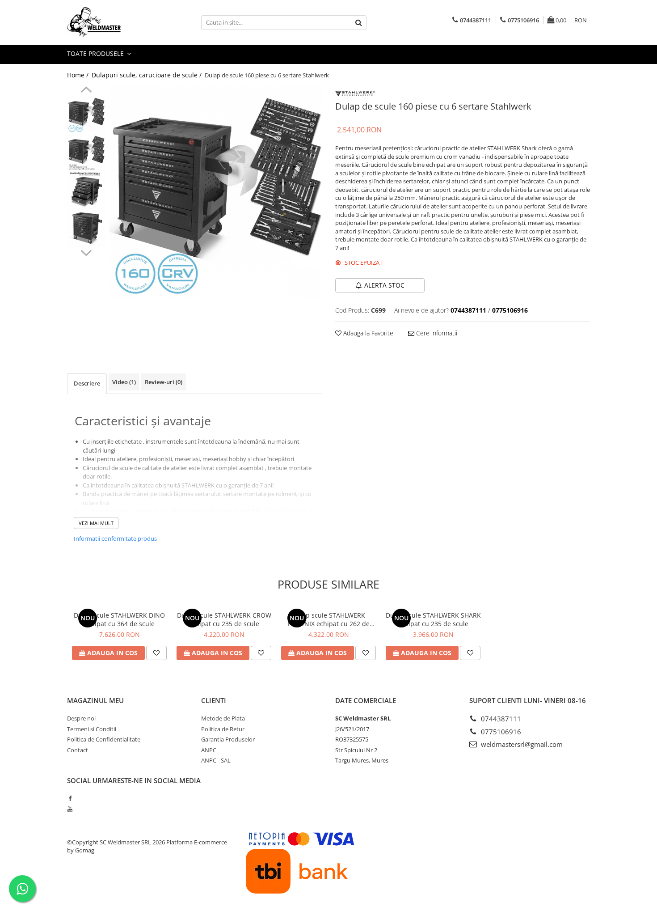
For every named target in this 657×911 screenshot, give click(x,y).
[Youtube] (70, 809)
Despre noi (81, 718)
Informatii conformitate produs (115, 538)
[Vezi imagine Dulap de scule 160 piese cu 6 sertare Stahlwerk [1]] (86, 152)
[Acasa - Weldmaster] (111, 22)
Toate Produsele (96, 53)
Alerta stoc (384, 285)
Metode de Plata (223, 718)
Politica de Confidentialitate (103, 739)
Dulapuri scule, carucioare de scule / (147, 75)
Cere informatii (435, 333)
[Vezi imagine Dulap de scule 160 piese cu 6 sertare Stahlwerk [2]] (86, 190)
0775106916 (500, 731)
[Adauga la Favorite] (156, 653)
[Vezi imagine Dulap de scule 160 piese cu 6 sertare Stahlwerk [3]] (86, 228)
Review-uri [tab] (163, 382)
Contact (77, 750)
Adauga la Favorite (367, 333)
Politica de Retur (222, 729)
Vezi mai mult (96, 523)
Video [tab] (124, 382)
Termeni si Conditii (91, 729)
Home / (78, 75)
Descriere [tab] (87, 383)
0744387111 (500, 718)
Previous (86, 90)
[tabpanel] (216, 192)
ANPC (208, 750)
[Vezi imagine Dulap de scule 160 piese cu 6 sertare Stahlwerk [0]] (86, 114)
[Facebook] (70, 798)
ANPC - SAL (216, 760)
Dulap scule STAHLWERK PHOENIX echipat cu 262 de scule (329, 619)
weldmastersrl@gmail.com (521, 744)
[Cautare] (358, 22)
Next (86, 251)
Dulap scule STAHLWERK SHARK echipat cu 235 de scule (433, 619)
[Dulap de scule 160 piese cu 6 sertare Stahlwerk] (216, 192)
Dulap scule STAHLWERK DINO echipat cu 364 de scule (119, 619)
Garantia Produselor (228, 739)
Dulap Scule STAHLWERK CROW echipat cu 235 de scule (224, 619)
